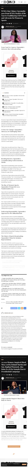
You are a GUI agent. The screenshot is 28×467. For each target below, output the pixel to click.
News (2, 8)
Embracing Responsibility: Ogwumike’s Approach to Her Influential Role (14, 111)
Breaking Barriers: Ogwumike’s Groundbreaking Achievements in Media (13, 103)
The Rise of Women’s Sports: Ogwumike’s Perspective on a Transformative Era (12, 107)
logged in (10, 348)
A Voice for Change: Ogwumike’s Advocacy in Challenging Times (13, 100)
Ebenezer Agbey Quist (10, 26)
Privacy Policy (16, 463)
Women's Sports (18, 303)
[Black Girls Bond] (9, 2)
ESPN (19, 301)
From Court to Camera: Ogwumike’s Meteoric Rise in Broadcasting (13, 96)
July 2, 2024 (17, 270)
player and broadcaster (20, 201)
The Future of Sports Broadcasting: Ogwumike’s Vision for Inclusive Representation (13, 115)
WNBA (13, 303)
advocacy (8, 301)
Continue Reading (14, 446)
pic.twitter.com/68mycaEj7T (19, 267)
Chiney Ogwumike (14, 301)
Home (2, 6)
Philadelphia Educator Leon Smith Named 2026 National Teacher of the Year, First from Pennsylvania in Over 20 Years (13, 290)
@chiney (4, 260)
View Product (11, 75)
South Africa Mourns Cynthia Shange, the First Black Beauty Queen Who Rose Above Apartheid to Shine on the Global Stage (13, 295)
